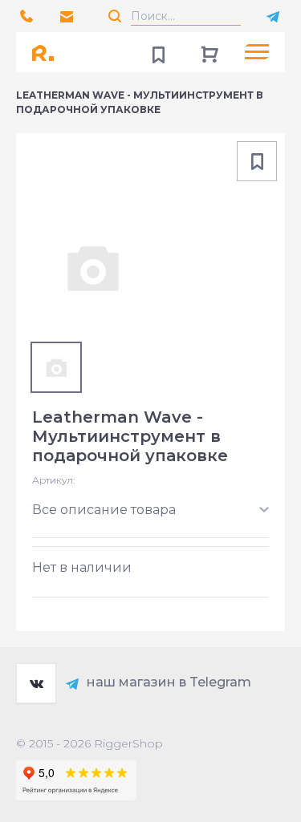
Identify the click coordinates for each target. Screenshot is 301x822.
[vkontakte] (36, 683)
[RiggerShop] (48, 52)
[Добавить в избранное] (257, 161)
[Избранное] (158, 52)
